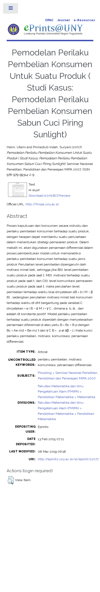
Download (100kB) (42, 196)
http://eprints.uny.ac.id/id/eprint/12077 (68, 459)
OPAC (49, 20)
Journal (63, 20)
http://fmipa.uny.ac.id (42, 204)
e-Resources (84, 20)
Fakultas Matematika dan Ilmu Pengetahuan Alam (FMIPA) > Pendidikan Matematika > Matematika (66, 391)
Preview (64, 196)
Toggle (11, 9)
